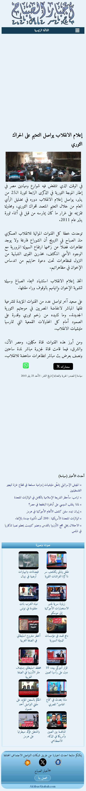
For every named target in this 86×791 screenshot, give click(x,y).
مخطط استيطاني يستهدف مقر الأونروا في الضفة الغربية (28, 672)
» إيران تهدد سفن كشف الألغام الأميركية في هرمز (54, 511)
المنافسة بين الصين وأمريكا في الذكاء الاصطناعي (56, 736)
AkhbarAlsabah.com (42, 786)
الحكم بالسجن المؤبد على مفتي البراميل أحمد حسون (28, 704)
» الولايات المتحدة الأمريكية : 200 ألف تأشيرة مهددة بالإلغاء (48, 518)
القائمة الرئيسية (41, 30)
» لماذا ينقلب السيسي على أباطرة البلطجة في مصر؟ (55, 504)
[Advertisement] (43, 79)
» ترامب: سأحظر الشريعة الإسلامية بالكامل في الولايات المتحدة (47, 497)
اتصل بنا (42, 778)
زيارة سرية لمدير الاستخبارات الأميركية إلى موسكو (57, 608)
